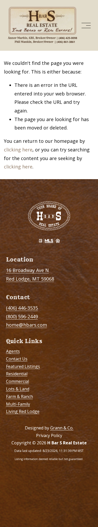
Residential (16, 374)
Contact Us (16, 359)
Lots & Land (17, 389)
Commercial (17, 381)
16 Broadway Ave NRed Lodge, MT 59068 (30, 274)
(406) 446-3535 (22, 308)
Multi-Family (18, 404)
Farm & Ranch (19, 396)
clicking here (18, 149)
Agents (13, 351)
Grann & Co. (61, 428)
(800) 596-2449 (22, 316)
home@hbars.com (26, 325)
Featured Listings (23, 366)
